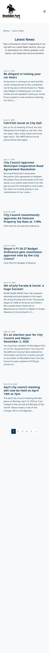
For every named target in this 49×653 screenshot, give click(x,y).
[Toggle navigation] (44, 11)
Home (6, 30)
